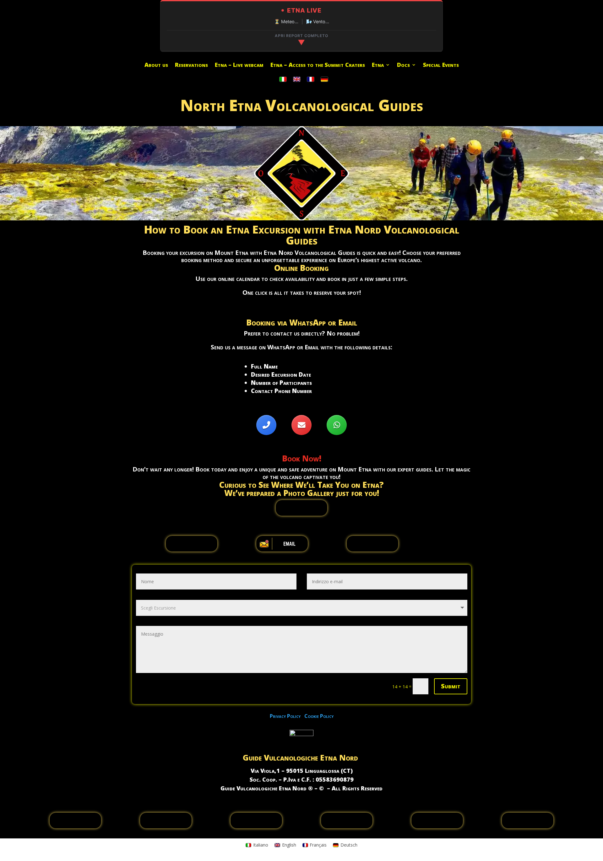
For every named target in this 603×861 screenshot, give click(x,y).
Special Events (441, 65)
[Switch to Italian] (283, 79)
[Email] (301, 425)
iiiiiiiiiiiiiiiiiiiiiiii (301, 507)
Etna (378, 65)
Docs (403, 65)
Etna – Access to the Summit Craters (317, 65)
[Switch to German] (324, 79)
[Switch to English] (297, 79)
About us (156, 65)
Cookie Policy (319, 716)
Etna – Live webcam (239, 65)
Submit (450, 686)
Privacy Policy (287, 716)
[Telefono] (266, 425)
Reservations (191, 65)
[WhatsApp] (337, 425)
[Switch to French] (311, 79)
